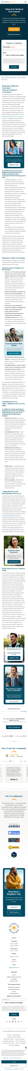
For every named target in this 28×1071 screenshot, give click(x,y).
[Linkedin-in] (15, 1021)
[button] (26, 1047)
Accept (14, 1061)
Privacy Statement (16, 1068)
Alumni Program (14, 993)
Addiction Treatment (10, 77)
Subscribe (14, 1014)
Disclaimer (23, 1043)
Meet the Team (14, 981)
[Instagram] (9, 1021)
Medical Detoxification (14, 987)
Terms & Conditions (20, 1039)
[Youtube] (12, 1021)
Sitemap (9, 1035)
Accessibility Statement (8, 1041)
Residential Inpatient (14, 989)
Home (2, 77)
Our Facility (14, 979)
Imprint (21, 1068)
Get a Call (14, 67)
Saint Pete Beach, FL (18, 711)
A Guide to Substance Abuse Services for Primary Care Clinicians (13, 116)
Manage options (14, 1065)
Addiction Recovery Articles (14, 977)
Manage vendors (6, 1057)
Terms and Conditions (14, 1045)
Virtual (14, 991)
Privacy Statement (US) (8, 1043)
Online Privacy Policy (9, 1039)
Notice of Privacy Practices (14, 1037)
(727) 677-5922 (14, 950)
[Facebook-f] (6, 1021)
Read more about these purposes (16, 1057)
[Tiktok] (18, 1021)
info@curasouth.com (14, 967)
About (14, 975)
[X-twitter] (21, 1021)
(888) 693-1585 (14, 956)
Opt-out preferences (8, 1068)
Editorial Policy (16, 1035)
